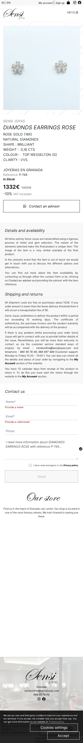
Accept (63, 735)
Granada (41, 686)
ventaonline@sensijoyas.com (53, 348)
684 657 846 (46, 351)
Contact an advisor (44, 206)
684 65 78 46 (28, 351)
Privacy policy (70, 465)
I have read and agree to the (55, 465)
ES (4, 2)
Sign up (60, 2)
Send (41, 476)
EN (8, 2)
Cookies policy (56, 721)
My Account (29, 376)
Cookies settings (53, 727)
